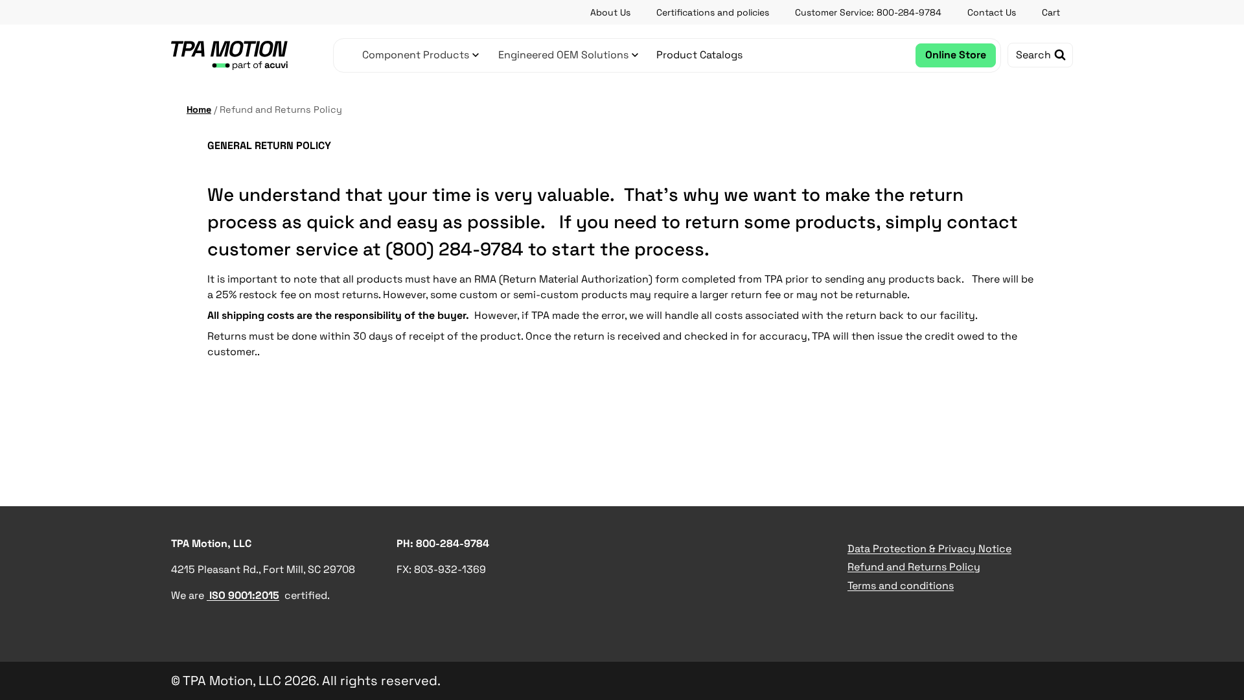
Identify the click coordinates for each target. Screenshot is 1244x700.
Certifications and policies (712, 12)
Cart (1051, 12)
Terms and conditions (900, 585)
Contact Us (991, 12)
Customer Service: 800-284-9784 (868, 12)
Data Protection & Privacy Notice (929, 548)
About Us (610, 12)
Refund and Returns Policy (913, 567)
